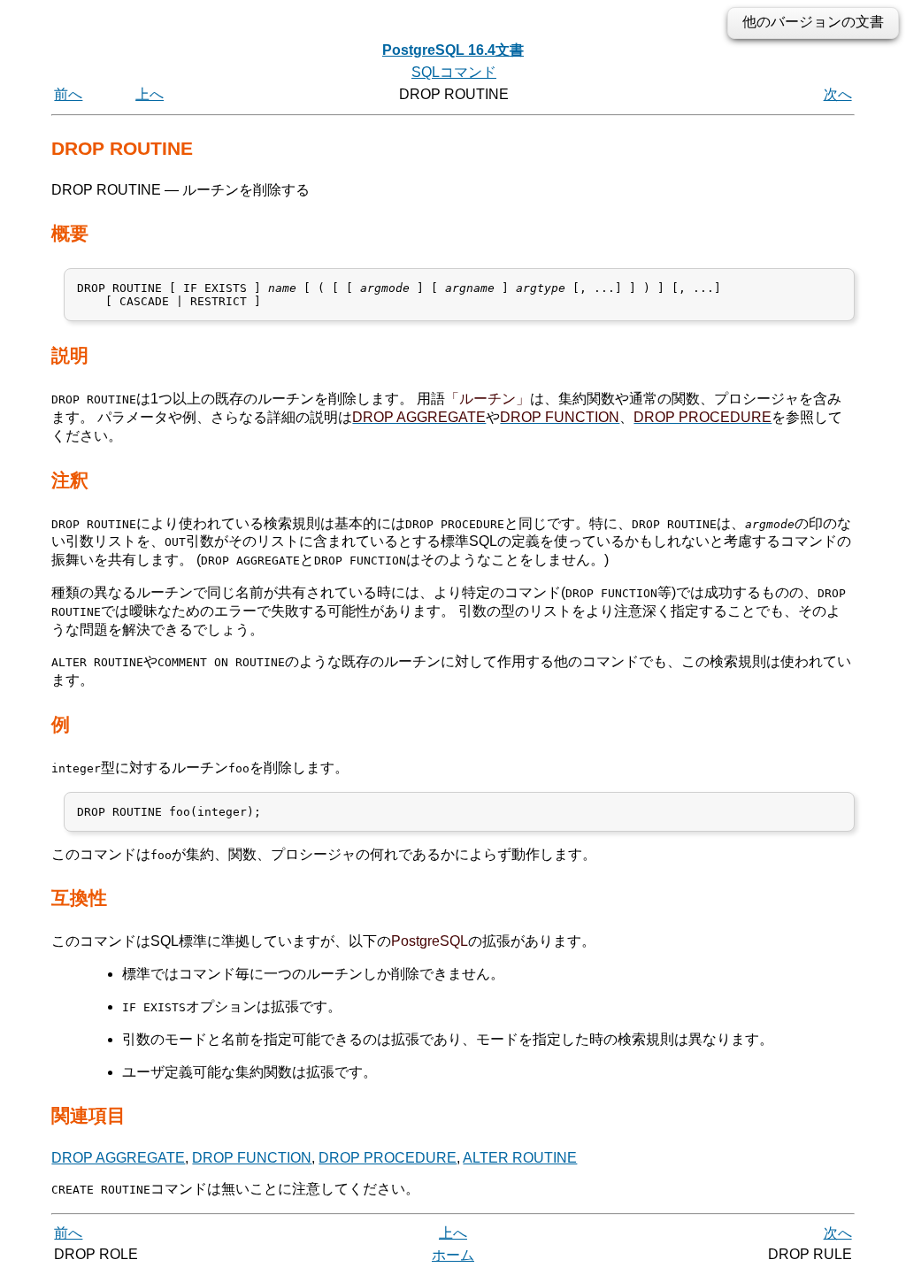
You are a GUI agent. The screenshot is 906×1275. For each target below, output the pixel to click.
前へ (68, 94)
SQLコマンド (453, 72)
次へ (838, 94)
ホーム (453, 1255)
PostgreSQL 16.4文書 (453, 50)
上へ (149, 94)
